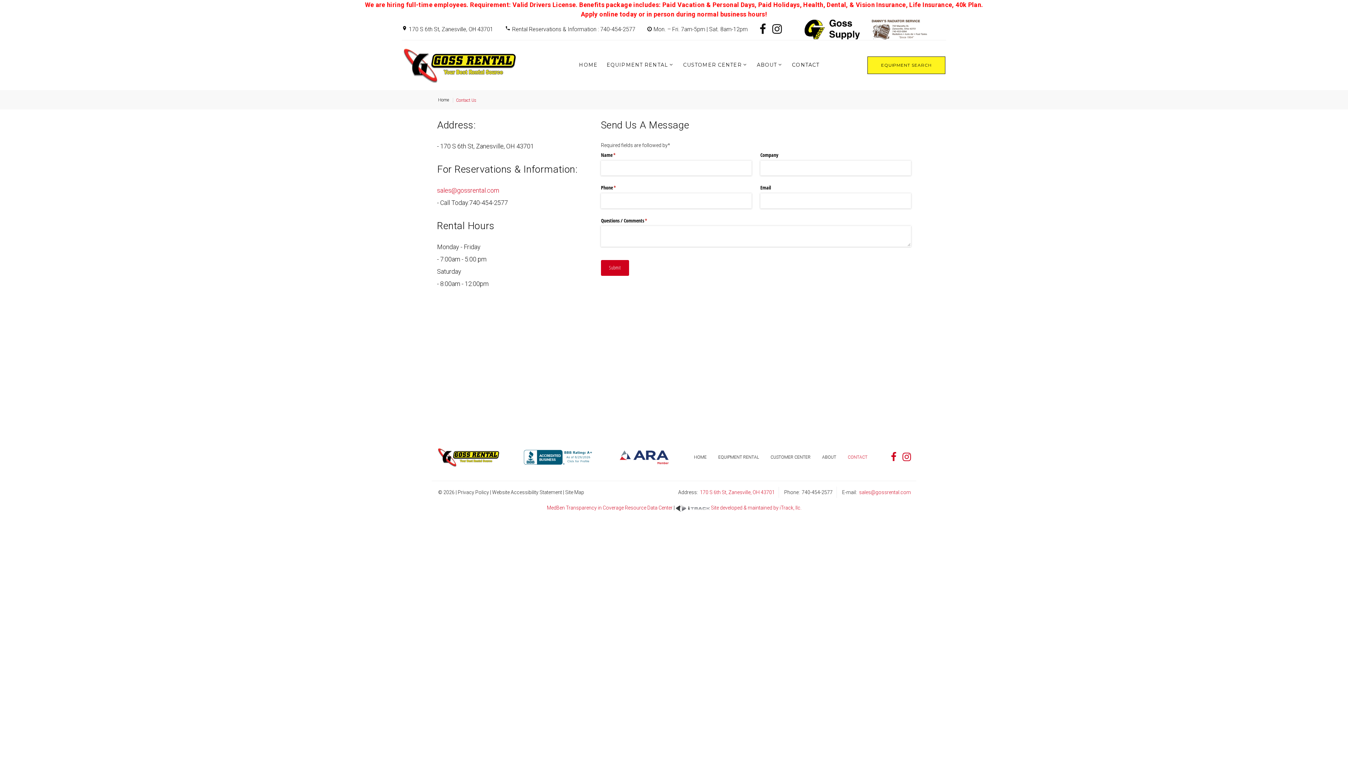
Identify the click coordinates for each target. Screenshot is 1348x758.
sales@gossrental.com (468, 190)
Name (616, 155)
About (767, 65)
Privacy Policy (473, 492)
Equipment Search (906, 65)
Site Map (574, 492)
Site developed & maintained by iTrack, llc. (756, 508)
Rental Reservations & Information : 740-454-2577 (573, 29)
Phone (617, 187)
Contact (805, 65)
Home (588, 65)
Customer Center (712, 65)
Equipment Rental (637, 65)
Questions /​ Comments (632, 220)
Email (765, 187)
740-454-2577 (488, 202)
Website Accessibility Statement (527, 492)
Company (769, 155)
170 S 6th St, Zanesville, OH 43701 (451, 29)
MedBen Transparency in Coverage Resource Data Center (610, 508)
